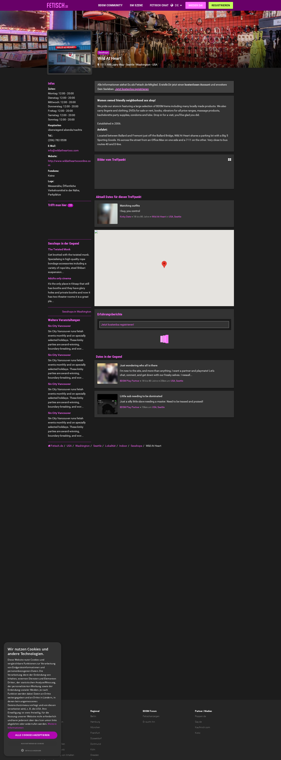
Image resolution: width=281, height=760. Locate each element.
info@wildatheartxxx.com (63, 150)
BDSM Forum (150, 711)
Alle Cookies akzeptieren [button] (32, 735)
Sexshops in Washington (76, 311)
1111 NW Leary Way (112, 64)
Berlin (93, 716)
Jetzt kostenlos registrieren (132, 88)
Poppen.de (200, 716)
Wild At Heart (159, 216)
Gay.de (198, 721)
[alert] (32, 699)
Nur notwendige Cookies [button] (32, 743)
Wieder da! (195, 5)
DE (177, 5)
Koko (197, 733)
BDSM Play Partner (129, 381)
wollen (61, 744)
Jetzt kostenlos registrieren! (117, 324)
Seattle (130, 64)
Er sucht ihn (149, 721)
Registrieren (221, 5)
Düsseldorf (96, 738)
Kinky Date (125, 216)
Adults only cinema (59, 278)
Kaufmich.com (202, 727)
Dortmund (95, 744)
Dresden (94, 755)
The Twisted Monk (59, 249)
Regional (94, 711)
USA (154, 64)
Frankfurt (95, 733)
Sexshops (103, 52)
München (95, 727)
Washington (143, 64)
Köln (92, 749)
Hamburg (95, 721)
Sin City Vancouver (59, 325)
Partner (198, 711)
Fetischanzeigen (151, 716)
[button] (32, 750)
